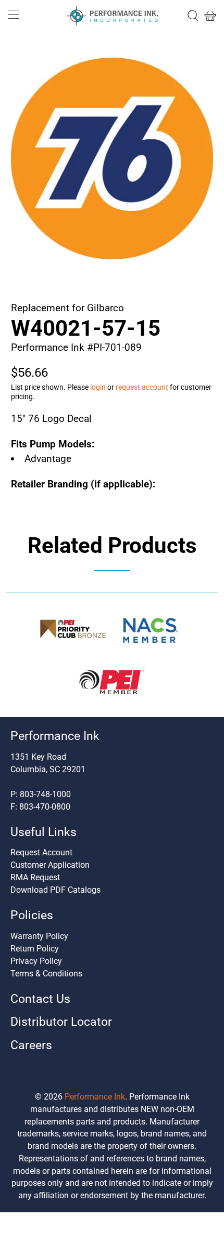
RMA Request (35, 877)
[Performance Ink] (112, 16)
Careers (31, 1045)
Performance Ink (95, 1097)
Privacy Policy (36, 961)
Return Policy (34, 949)
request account (142, 387)
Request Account (41, 852)
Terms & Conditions (46, 973)
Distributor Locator (61, 1022)
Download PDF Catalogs (55, 890)
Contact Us (40, 999)
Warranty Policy (39, 936)
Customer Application (50, 865)
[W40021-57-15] (112, 159)
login (98, 387)
